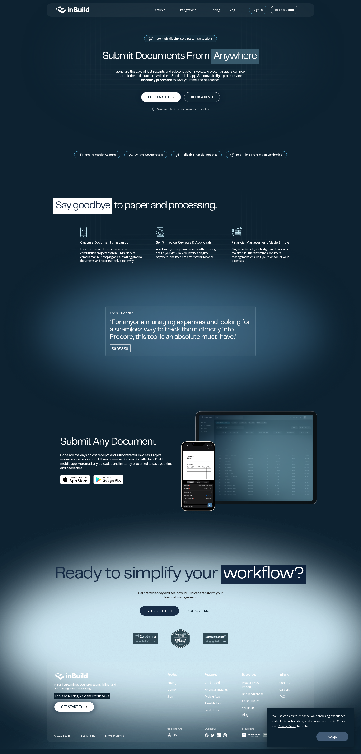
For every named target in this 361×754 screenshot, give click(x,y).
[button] (162, 10)
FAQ (282, 696)
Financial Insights (216, 689)
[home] (72, 9)
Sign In (171, 696)
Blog (232, 10)
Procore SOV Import (250, 685)
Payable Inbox (214, 703)
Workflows (212, 710)
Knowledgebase (253, 694)
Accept (332, 737)
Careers (284, 689)
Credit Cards (213, 683)
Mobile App (212, 696)
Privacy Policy (287, 726)
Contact (284, 683)
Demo (171, 689)
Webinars (248, 708)
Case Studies (250, 701)
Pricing (215, 10)
